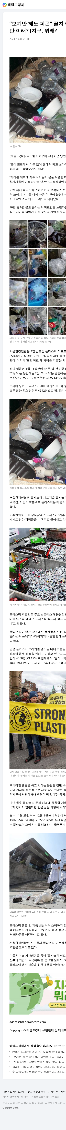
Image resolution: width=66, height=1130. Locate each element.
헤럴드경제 (15, 4)
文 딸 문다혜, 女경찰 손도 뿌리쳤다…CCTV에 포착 (38, 1072)
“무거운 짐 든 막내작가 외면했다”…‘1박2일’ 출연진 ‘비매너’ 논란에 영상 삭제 (38, 1057)
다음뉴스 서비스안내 (14, 1091)
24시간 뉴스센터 (36, 1091)
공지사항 (53, 1091)
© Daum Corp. (11, 1107)
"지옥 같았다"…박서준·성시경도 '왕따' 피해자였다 (38, 1062)
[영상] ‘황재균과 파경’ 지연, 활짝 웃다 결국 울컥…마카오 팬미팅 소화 (38, 1051)
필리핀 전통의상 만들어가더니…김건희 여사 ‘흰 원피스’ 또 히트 (38, 1067)
